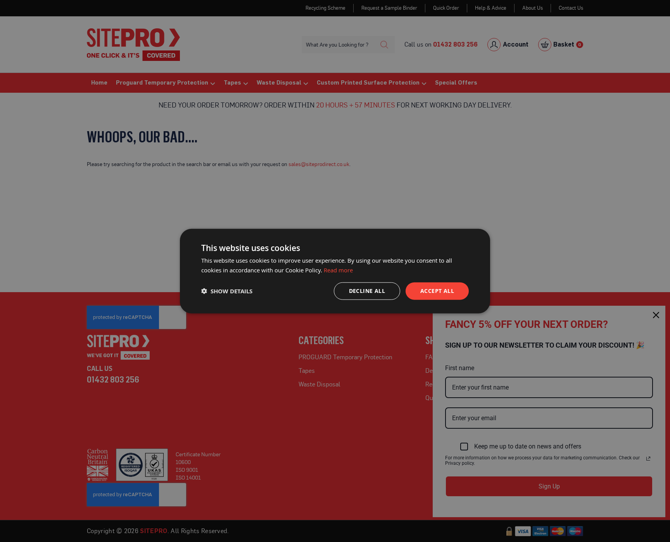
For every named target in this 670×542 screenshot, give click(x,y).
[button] (226, 291)
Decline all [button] (367, 290)
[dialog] (335, 271)
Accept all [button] (437, 290)
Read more (338, 270)
